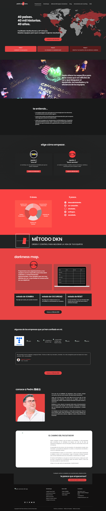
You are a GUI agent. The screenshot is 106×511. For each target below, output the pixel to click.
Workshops (46, 4)
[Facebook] (34, 502)
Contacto (80, 489)
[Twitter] (29, 502)
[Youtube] (32, 502)
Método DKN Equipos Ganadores (59, 4)
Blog (71, 4)
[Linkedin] (25, 502)
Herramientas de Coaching (80, 4)
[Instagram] (27, 502)
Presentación (38, 4)
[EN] (90, 4)
